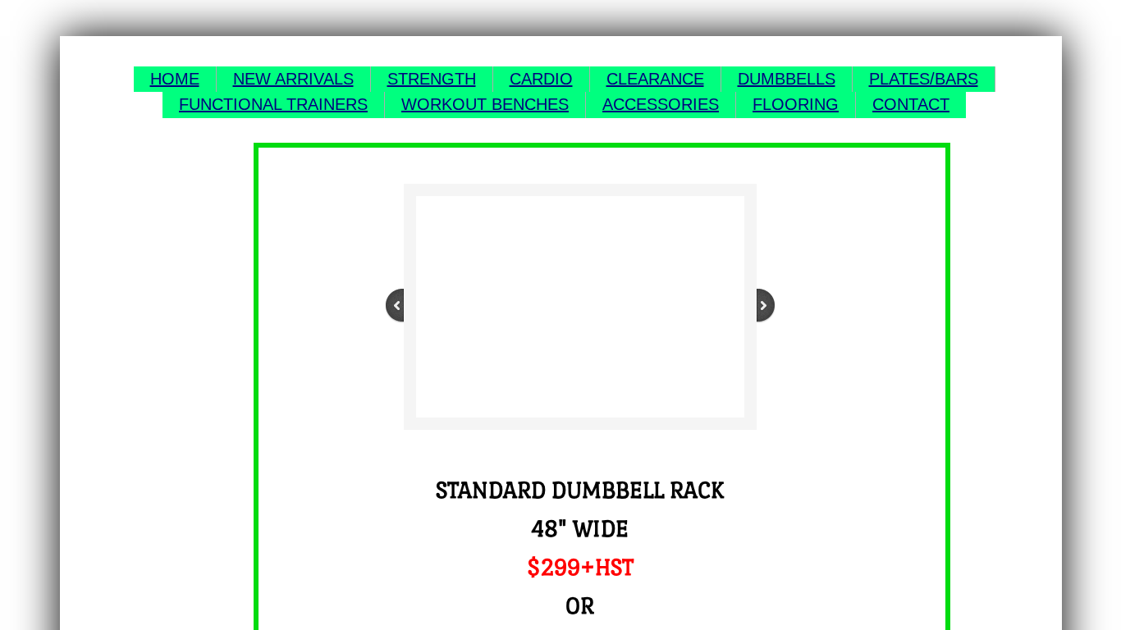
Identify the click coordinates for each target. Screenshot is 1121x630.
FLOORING (796, 104)
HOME (174, 79)
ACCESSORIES (660, 104)
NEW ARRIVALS (293, 79)
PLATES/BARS (923, 79)
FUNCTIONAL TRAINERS (273, 104)
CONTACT (910, 104)
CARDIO (541, 79)
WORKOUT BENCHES (485, 104)
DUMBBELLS (786, 79)
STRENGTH (431, 79)
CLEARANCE (655, 79)
